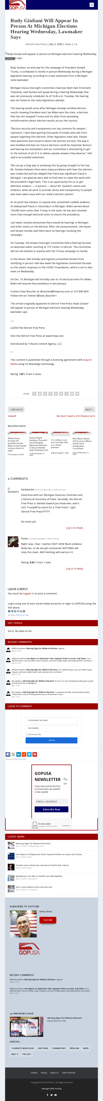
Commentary (32, 879)
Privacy (44, 1072)
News (68, 44)
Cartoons (43, 1048)
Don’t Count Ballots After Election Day (34, 887)
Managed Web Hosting (51, 1088)
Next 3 (14, 1054)
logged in (28, 593)
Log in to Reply (74, 527)
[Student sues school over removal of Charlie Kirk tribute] (11, 867)
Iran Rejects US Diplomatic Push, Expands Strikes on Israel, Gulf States (56, 658)
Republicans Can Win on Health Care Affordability (39, 876)
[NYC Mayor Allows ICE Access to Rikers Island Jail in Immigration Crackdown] (82, 433)
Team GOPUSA (68, 1072)
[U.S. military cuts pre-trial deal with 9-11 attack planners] (60, 433)
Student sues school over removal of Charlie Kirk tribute (42, 865)
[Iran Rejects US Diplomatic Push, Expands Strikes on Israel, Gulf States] (11, 856)
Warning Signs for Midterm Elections (41, 648)
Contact (34, 1072)
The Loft (26, 1054)
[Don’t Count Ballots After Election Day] (11, 888)
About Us (54, 1072)
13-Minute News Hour (35, 846)
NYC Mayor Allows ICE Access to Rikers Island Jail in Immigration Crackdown (82, 444)
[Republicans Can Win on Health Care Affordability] (11, 878)
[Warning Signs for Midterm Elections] (11, 845)
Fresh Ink (74, 1048)
